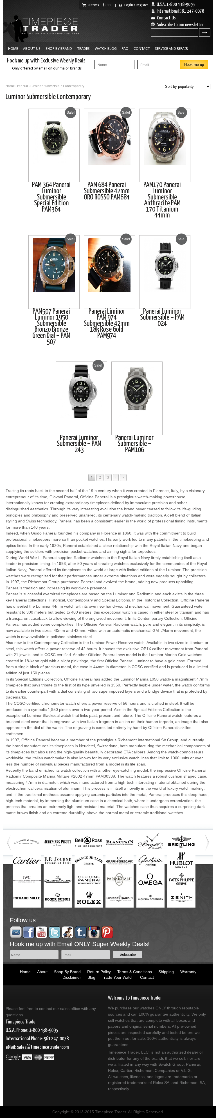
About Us (31, 48)
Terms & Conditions (134, 971)
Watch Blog (106, 48)
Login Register (136, 5)
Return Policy (99, 971)
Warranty (188, 971)
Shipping (166, 971)
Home (13, 48)
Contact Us (166, 18)
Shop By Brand (59, 48)
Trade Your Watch (118, 977)
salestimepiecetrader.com (43, 1047)
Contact (142, 48)
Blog (91, 977)
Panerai (22, 86)
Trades (83, 48)
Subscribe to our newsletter (180, 25)
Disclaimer (71, 977)
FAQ (125, 48)
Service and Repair (171, 48)
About (42, 971)
